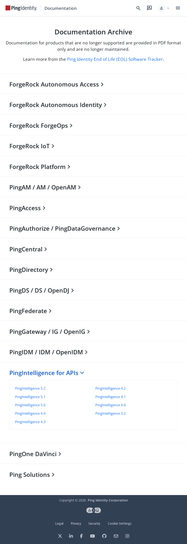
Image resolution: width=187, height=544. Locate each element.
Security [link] (94, 523)
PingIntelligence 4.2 (110, 388)
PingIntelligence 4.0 (110, 405)
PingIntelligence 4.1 (110, 396)
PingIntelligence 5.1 (30, 396)
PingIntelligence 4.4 (30, 413)
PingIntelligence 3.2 (110, 413)
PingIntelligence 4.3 (30, 421)
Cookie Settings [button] (120, 523)
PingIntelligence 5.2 (30, 388)
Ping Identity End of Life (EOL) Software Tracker (115, 59)
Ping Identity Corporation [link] (108, 500)
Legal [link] (59, 523)
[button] (163, 8)
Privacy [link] (76, 523)
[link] (21, 8)
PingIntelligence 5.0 (30, 405)
